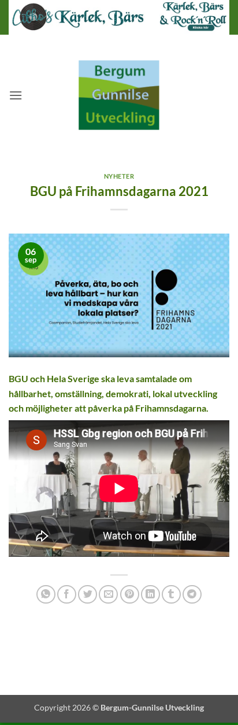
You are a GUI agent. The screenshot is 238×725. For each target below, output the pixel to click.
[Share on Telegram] (192, 594)
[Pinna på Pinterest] (129, 594)
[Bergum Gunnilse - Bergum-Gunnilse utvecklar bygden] (119, 95)
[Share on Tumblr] (171, 594)
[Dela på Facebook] (66, 594)
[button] (16, 95)
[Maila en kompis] (108, 594)
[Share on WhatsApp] (45, 594)
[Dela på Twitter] (87, 594)
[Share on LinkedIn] (150, 594)
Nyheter (119, 176)
